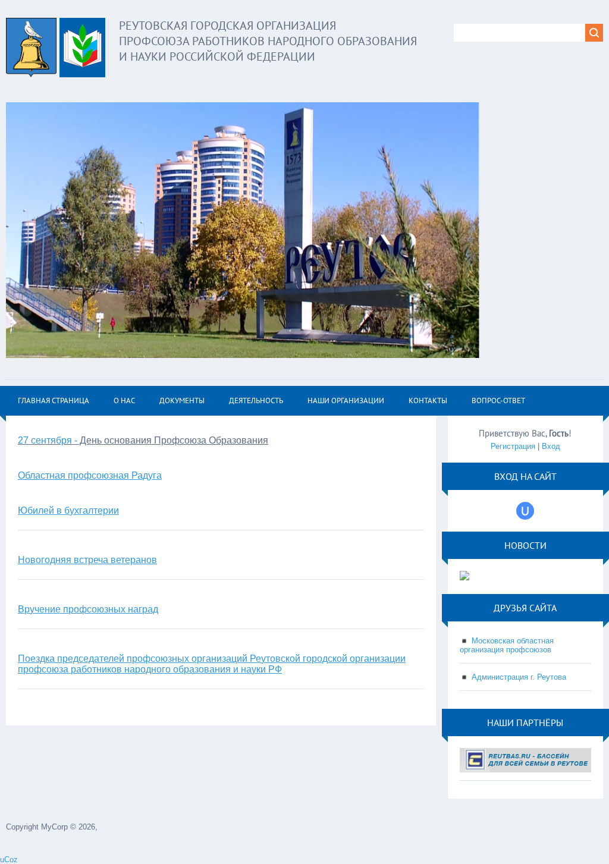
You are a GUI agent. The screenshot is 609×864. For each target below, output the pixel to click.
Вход (551, 446)
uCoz (9, 859)
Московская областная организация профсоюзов (507, 645)
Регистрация (513, 446)
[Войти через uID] (525, 511)
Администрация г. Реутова (519, 677)
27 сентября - (47, 440)
